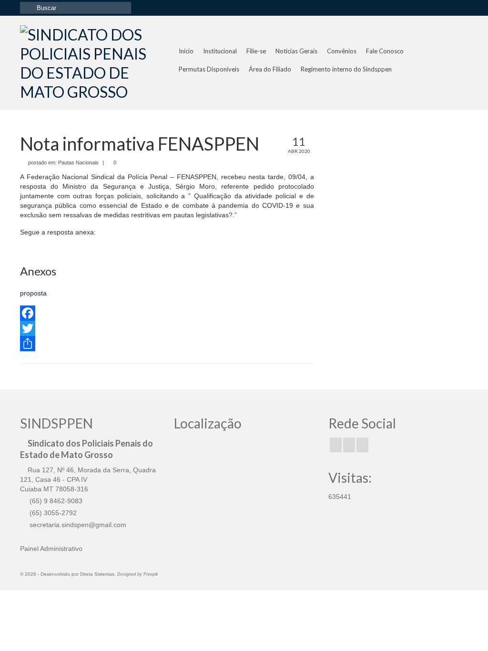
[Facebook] (167, 313)
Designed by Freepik (137, 574)
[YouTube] (362, 444)
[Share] (167, 343)
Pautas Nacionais (78, 162)
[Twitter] (167, 328)
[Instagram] (349, 444)
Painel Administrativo (51, 548)
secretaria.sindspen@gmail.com (77, 525)
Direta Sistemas (97, 574)
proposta (33, 293)
